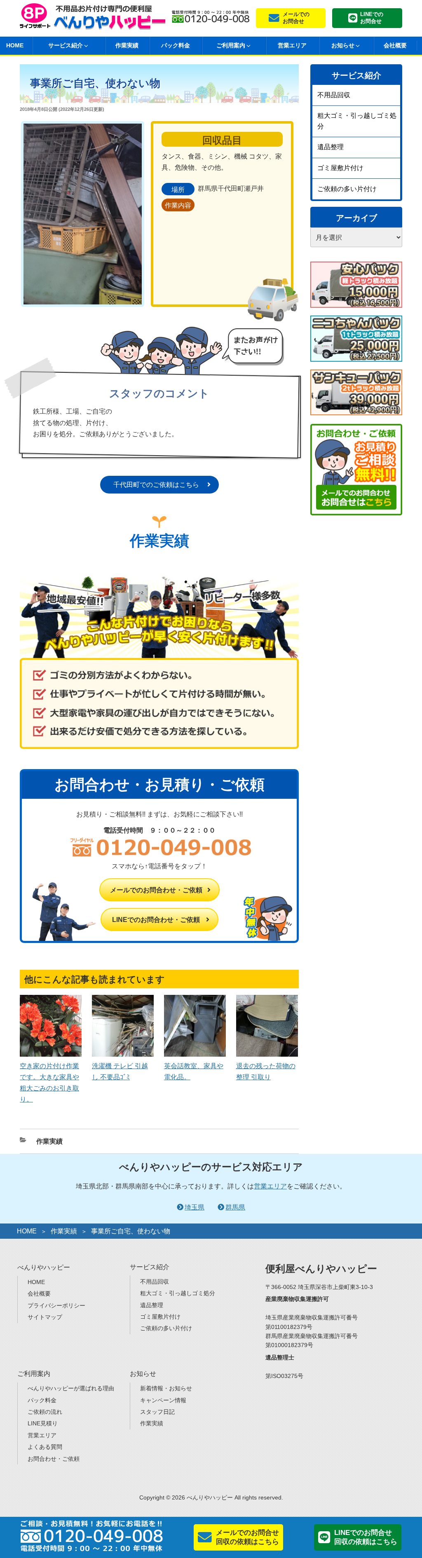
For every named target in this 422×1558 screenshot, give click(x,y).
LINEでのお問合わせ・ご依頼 (156, 919)
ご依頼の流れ (45, 1411)
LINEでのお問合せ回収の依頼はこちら (365, 1537)
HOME (27, 1231)
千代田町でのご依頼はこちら (156, 484)
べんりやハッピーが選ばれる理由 (71, 1388)
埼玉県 (194, 1207)
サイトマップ (45, 1317)
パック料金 (175, 45)
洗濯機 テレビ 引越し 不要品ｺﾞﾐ (120, 1071)
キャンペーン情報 (163, 1400)
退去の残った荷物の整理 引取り (265, 1071)
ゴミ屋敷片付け (340, 167)
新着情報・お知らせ (166, 1388)
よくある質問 (45, 1446)
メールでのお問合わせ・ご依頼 (156, 890)
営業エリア (292, 45)
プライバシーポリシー (56, 1305)
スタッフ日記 (157, 1411)
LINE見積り (43, 1423)
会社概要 (395, 45)
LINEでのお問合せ (371, 17)
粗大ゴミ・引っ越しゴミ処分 (356, 121)
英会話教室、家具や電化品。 (193, 1071)
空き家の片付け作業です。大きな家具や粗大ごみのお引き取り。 (49, 1082)
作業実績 (126, 45)
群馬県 (235, 1207)
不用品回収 (333, 94)
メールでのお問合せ (296, 17)
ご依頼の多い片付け (347, 188)
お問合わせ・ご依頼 (54, 1458)
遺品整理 (330, 146)
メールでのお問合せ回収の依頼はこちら (247, 1537)
